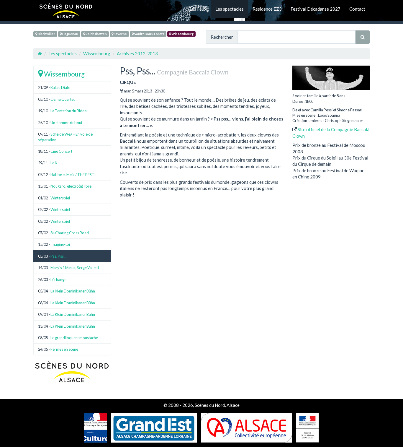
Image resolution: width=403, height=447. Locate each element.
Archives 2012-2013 (137, 53)
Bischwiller (46, 34)
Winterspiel (60, 198)
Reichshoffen (96, 34)
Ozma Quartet (62, 99)
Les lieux (198, 9)
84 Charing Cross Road (69, 232)
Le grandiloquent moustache (74, 337)
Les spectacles (229, 9)
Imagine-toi (60, 244)
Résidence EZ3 (267, 9)
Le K (53, 162)
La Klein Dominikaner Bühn (72, 291)
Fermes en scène (64, 349)
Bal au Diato (60, 87)
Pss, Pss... (58, 256)
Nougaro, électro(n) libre (70, 186)
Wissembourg (182, 34)
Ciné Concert (61, 151)
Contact (357, 9)
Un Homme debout (66, 122)
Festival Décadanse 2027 (315, 9)
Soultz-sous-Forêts (149, 34)
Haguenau (70, 34)
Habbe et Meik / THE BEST (72, 174)
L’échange (58, 279)
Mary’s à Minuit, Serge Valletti (74, 267)
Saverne (120, 34)
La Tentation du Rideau (69, 110)
